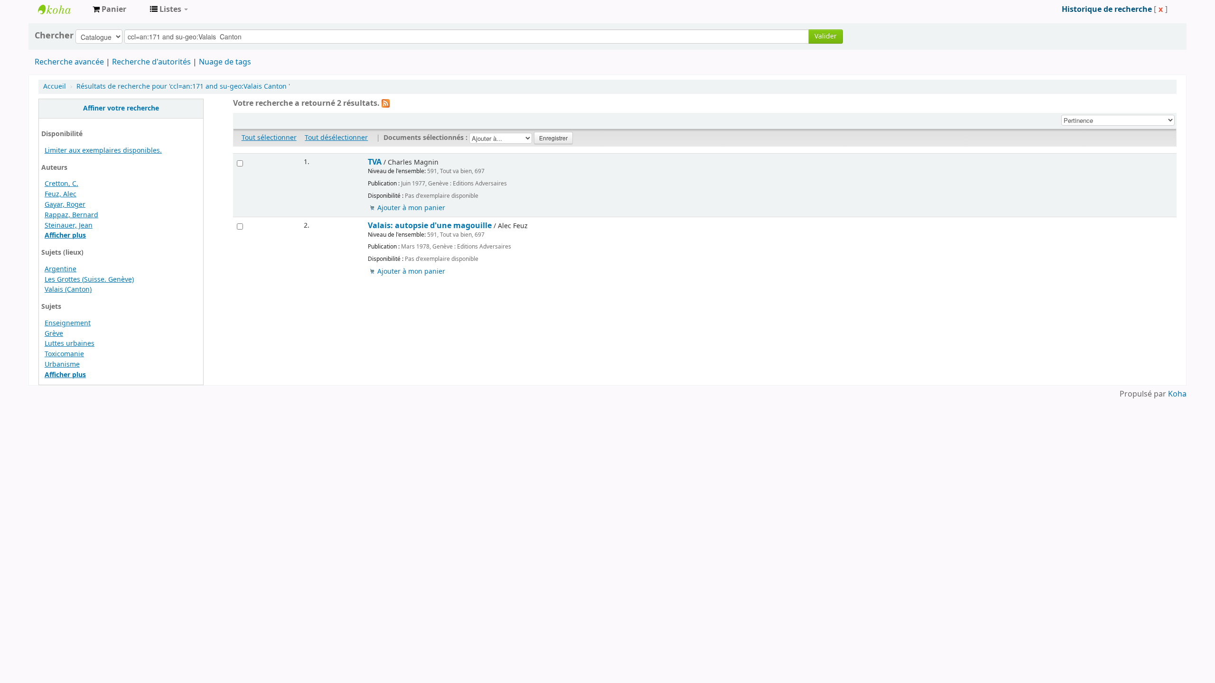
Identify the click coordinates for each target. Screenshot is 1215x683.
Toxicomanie (64, 354)
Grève (54, 334)
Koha (1177, 394)
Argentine (60, 269)
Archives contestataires (61, 9)
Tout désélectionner (336, 138)
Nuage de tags (225, 62)
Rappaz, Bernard (71, 215)
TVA (375, 162)
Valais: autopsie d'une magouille (430, 225)
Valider (825, 36)
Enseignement (68, 323)
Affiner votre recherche (121, 108)
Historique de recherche (1107, 9)
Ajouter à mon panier (411, 208)
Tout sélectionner (269, 138)
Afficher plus (65, 235)
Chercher (54, 35)
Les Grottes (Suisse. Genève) (89, 280)
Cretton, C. (61, 184)
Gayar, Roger (65, 205)
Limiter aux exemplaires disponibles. (103, 151)
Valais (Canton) (68, 290)
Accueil (54, 87)
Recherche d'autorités (151, 62)
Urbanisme (62, 364)
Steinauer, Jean (69, 226)
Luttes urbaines (69, 344)
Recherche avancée (69, 62)
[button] (109, 9)
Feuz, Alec (60, 194)
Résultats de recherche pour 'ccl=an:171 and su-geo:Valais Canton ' (183, 87)
